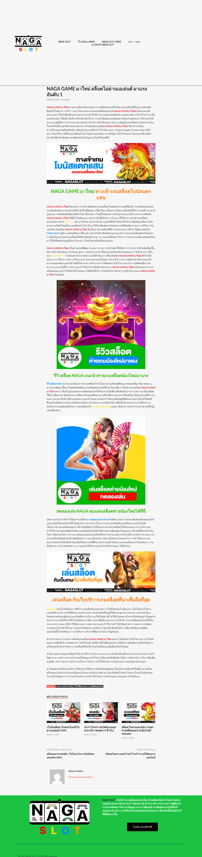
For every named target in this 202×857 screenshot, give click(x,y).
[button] (142, 827)
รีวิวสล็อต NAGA (86, 41)
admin (67, 99)
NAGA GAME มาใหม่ (64, 686)
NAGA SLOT (64, 41)
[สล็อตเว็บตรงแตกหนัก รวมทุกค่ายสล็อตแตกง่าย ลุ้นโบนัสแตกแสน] (138, 723)
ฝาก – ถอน (134, 41)
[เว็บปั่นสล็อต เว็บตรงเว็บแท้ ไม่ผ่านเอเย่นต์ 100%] (63, 723)
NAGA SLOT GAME (111, 41)
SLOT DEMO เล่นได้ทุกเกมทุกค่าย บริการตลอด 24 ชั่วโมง (100, 729)
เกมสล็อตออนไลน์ (96, 686)
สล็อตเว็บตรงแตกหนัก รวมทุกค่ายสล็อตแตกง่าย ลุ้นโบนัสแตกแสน (137, 730)
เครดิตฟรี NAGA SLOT (103, 44)
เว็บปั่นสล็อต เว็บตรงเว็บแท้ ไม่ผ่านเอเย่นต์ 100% (63, 729)
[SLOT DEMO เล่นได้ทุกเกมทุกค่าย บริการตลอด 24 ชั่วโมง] (101, 723)
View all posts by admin (81, 776)
